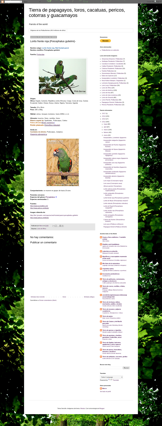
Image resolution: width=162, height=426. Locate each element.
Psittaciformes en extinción (110, 50)
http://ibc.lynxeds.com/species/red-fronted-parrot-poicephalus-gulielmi (54, 215)
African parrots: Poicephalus (113, 186)
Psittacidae (40, 54)
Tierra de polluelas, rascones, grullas (114, 356)
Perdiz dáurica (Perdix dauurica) (111, 353)
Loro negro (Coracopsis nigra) (113, 181)
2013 (104, 119)
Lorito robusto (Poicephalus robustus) (116, 203)
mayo (106, 124)
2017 (104, 113)
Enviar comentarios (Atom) (47, 300)
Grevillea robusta (52, 125)
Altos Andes (105, 241)
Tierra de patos (107, 316)
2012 (104, 122)
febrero (106, 132)
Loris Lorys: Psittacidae (109, 85)
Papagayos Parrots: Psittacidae (112, 102)
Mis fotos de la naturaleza (111, 263)
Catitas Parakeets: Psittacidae (111, 66)
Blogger (101, 408)
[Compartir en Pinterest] (62, 226)
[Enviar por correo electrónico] (53, 226)
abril (105, 127)
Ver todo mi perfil (105, 391)
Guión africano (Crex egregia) (111, 358)
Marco (104, 388)
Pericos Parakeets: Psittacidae (111, 105)
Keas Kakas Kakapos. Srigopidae (112, 80)
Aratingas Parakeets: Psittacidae (112, 61)
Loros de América (107, 90)
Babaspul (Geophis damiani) (110, 253)
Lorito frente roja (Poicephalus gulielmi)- (116, 198)
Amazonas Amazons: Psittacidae (112, 59)
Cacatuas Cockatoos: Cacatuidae (112, 64)
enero (106, 135)
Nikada (82, 408)
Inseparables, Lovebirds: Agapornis (115, 137)
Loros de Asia (106, 92)
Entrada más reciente (38, 297)
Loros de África (41, 228)
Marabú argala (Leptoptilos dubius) (112, 332)
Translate (116, 380)
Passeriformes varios (108, 298)
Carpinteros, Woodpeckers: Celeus (112, 313)
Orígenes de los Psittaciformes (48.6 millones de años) (47, 30)
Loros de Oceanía (107, 97)
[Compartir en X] (58, 226)
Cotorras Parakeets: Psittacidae (112, 68)
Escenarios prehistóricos (111, 274)
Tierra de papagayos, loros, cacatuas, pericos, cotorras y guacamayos (77, 12)
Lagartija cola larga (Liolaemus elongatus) (114, 265)
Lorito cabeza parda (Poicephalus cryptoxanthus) (114, 189)
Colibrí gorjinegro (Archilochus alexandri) (114, 283)
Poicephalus (50, 197)
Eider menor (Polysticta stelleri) (111, 318)
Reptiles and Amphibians (110, 244)
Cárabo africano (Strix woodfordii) (112, 305)
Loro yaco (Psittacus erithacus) (113, 224)
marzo (106, 130)
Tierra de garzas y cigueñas (111, 330)
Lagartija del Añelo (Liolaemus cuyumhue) (114, 270)
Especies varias (107, 339)
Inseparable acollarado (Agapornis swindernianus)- (115, 172)
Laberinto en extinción (109, 251)
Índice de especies (108, 76)
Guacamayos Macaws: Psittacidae (113, 73)
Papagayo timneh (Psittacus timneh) (115, 227)
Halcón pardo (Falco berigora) (111, 346)
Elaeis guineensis (48, 123)
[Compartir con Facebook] (60, 226)
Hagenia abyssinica (38, 134)
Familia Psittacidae (108, 71)
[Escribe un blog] (56, 226)
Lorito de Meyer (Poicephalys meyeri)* (116, 201)
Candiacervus (106, 275)
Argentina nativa (108, 269)
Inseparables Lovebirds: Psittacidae (113, 78)
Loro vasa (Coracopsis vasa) (113, 183)
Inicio (64, 297)
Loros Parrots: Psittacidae (110, 100)
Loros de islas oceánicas (110, 95)
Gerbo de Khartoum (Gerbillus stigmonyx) (114, 260)
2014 (104, 116)
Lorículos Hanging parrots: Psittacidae (114, 83)
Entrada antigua (89, 297)
